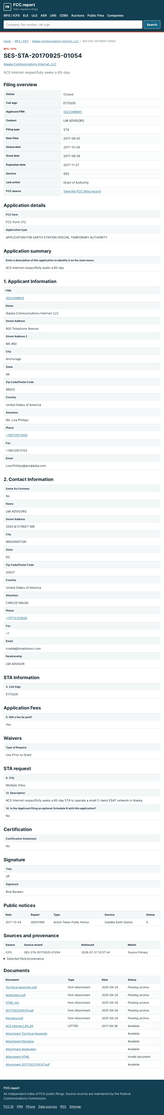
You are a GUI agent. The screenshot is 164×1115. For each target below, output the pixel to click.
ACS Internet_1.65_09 (19, 1026)
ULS (34, 15)
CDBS (64, 15)
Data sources (47, 1106)
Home (7, 41)
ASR (44, 15)
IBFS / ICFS (12, 15)
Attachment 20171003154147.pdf (28, 1064)
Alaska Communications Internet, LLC (55, 41)
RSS (63, 1106)
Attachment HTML (17, 1056)
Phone (30, 1106)
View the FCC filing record (82, 191)
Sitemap (75, 1106)
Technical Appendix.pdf (21, 987)
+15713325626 (16, 618)
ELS (25, 15)
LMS (53, 15)
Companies (115, 15)
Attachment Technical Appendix (26, 1033)
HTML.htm (12, 1002)
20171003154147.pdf (20, 1010)
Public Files (95, 15)
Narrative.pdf (14, 1018)
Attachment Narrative (20, 1041)
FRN (20, 1106)
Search (152, 25)
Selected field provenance (25, 959)
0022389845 (72, 112)
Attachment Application (21, 1049)
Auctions (77, 15)
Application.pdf (16, 995)
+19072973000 (16, 435)
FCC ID (9, 1106)
